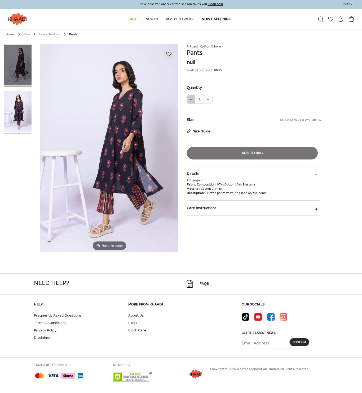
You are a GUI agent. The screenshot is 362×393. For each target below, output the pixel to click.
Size (253, 120)
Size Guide (201, 131)
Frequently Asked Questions (58, 315)
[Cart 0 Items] (351, 19)
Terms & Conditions (50, 323)
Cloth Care (137, 330)
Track (347, 4)
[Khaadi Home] (16, 19)
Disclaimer (43, 338)
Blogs (132, 323)
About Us (136, 315)
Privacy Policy (45, 330)
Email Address (255, 343)
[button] (134, 19)
